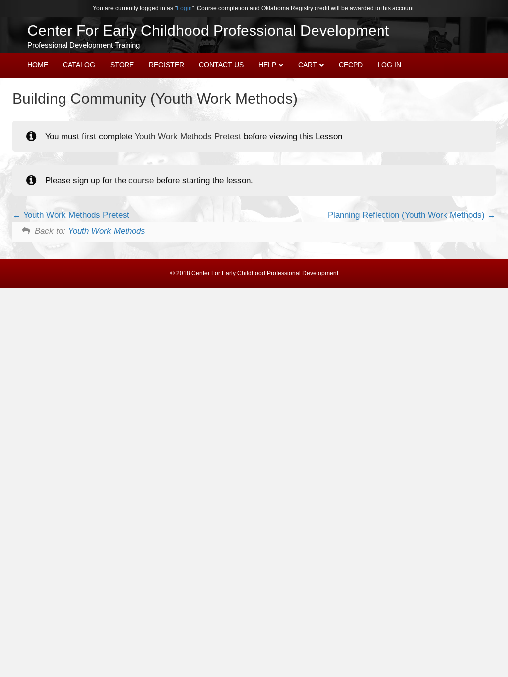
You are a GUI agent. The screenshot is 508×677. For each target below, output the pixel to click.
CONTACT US (221, 65)
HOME (37, 65)
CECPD (351, 65)
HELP (267, 65)
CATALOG (79, 65)
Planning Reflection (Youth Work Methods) (407, 215)
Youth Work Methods (106, 231)
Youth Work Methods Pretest (188, 136)
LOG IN (389, 65)
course (141, 180)
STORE (122, 65)
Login (184, 8)
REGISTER (166, 65)
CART (307, 65)
